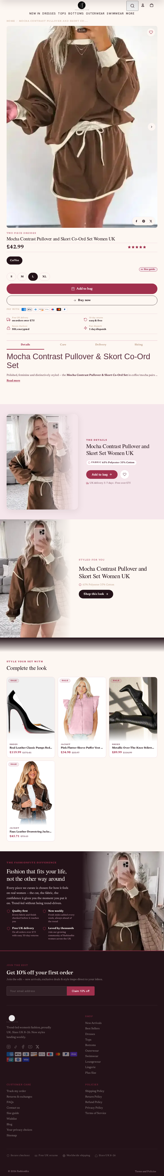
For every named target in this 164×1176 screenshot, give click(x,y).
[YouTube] (30, 1047)
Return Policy (93, 1097)
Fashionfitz (23, 1171)
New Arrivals (93, 1023)
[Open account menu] (142, 5)
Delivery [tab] (100, 344)
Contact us (13, 1108)
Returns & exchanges (19, 1097)
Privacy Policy (94, 1108)
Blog (9, 1124)
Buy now (84, 300)
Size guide (149, 269)
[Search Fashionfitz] (132, 6)
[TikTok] (16, 1047)
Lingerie (90, 1067)
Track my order (16, 1091)
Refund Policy (93, 1102)
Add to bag (84, 288)
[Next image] (151, 127)
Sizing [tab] (139, 344)
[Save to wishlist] (151, 32)
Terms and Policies (145, 1171)
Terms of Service (95, 1113)
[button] (137, 247)
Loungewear (93, 1062)
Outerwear (92, 1051)
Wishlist (12, 1119)
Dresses (90, 1034)
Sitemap (12, 1135)
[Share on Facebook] (136, 221)
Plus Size (90, 1073)
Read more (13, 380)
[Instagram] (9, 1047)
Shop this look (94, 594)
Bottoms (90, 1045)
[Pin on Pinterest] (143, 221)
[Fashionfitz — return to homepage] (82, 6)
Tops (88, 1040)
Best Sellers (92, 1028)
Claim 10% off (81, 991)
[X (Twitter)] (37, 1047)
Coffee (14, 260)
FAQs (10, 1102)
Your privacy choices (19, 1130)
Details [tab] (25, 344)
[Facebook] (23, 1047)
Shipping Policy (94, 1091)
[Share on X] (151, 221)
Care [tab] (63, 344)
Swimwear (91, 1056)
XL (44, 276)
